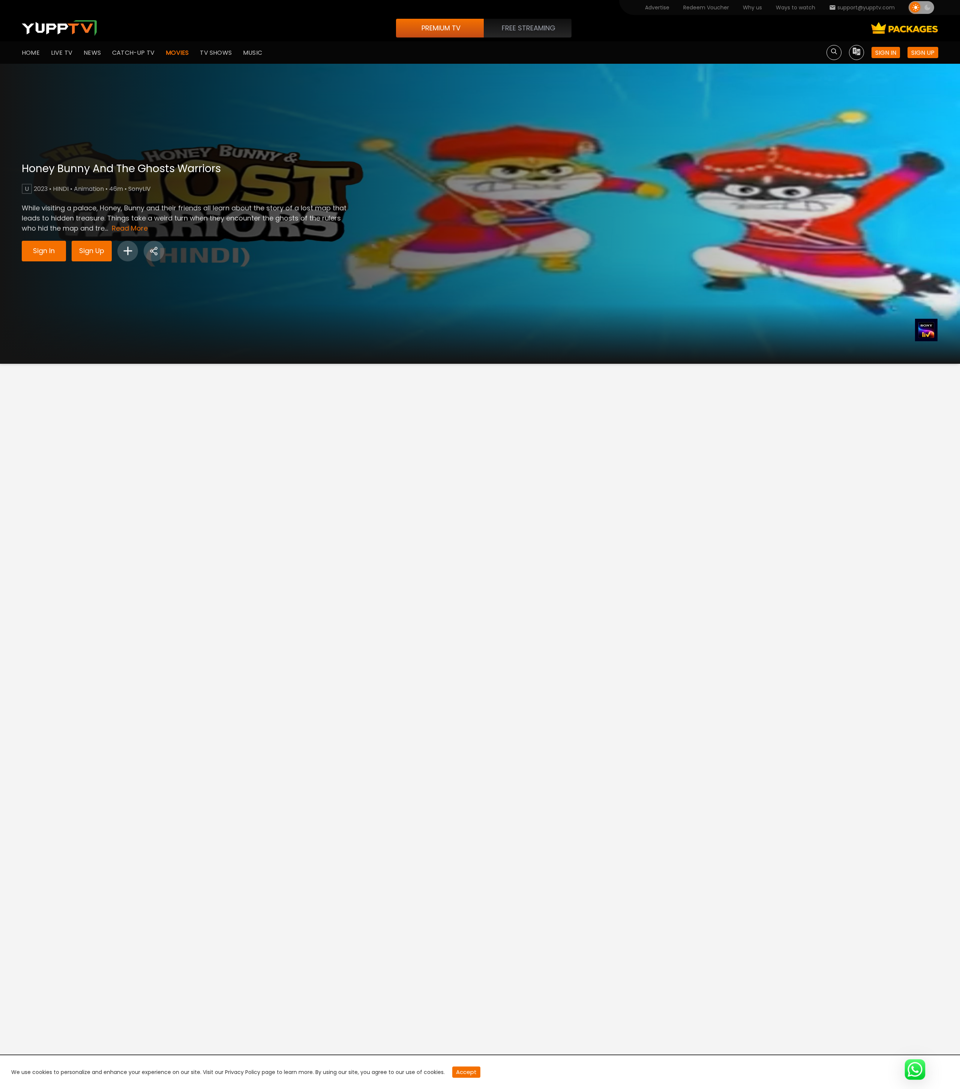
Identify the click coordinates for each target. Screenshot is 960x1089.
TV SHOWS (216, 52)
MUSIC (252, 52)
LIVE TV (61, 52)
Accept (466, 1072)
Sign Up (91, 250)
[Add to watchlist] (127, 251)
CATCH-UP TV (133, 52)
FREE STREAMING (528, 28)
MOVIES (177, 52)
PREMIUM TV (441, 28)
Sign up (922, 52)
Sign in (885, 52)
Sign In (44, 250)
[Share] (154, 251)
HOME (31, 52)
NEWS (92, 52)
